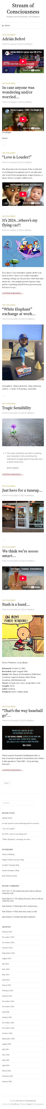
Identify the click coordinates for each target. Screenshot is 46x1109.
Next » (6, 783)
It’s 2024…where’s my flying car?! (20, 223)
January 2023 (7, 996)
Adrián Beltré (13, 39)
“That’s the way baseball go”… (22, 713)
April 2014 (5, 1065)
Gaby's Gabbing (8, 854)
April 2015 (5, 1012)
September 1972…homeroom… (26, 906)
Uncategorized (9, 35)
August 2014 (6, 1044)
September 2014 (8, 1039)
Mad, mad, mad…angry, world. (26, 911)
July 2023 (5, 964)
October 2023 (7, 948)
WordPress (15, 1104)
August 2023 (6, 958)
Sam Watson (7, 898)
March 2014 (6, 1071)
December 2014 (8, 1023)
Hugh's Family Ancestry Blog (13, 860)
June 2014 (5, 1055)
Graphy (28, 1104)
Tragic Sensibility (16, 408)
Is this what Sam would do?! (25, 917)
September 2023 (8, 953)
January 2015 (7, 1017)
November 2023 (8, 942)
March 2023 (6, 985)
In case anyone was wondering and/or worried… (18, 92)
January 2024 (7, 932)
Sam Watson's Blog (9, 876)
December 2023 (8, 937)
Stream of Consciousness (23, 8)
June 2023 (6, 969)
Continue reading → (12, 293)
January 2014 (7, 1081)
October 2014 (7, 1033)
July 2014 (5, 1049)
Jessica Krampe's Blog (10, 870)
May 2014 (5, 1060)
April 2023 (6, 980)
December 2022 (8, 1001)
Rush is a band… (16, 604)
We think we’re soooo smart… (20, 553)
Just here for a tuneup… (22, 490)
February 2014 (7, 1076)
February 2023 (7, 991)
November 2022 (8, 1007)
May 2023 (5, 975)
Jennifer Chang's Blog (10, 865)
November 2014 (8, 1028)
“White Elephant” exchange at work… (19, 311)
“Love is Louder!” (16, 157)
